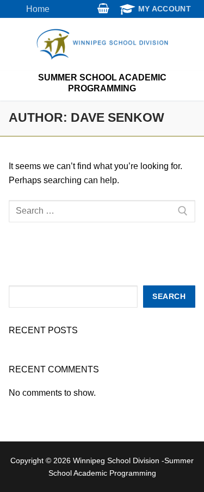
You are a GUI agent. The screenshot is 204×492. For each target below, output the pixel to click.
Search (169, 296)
